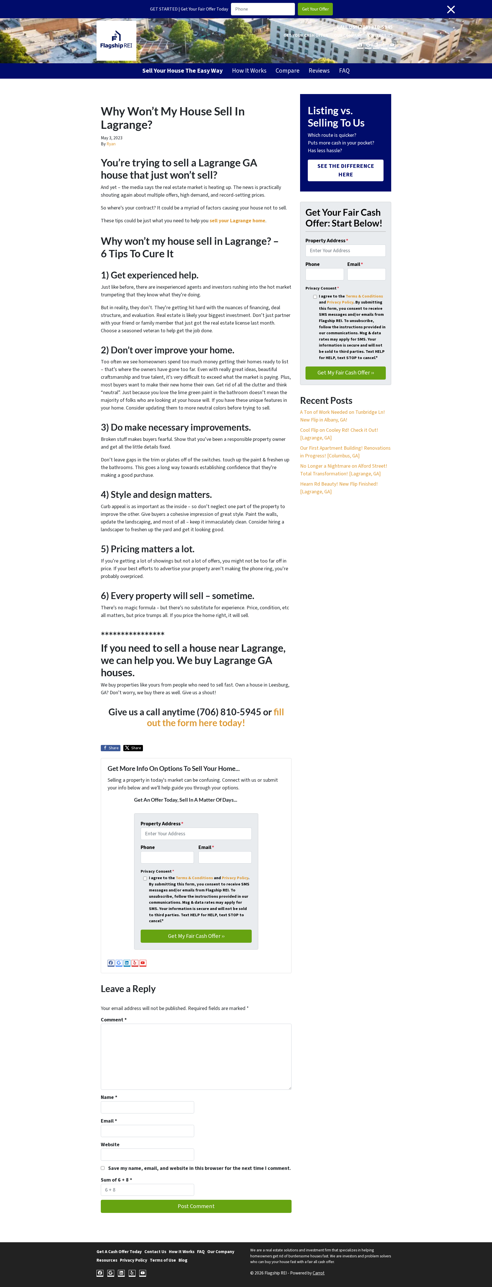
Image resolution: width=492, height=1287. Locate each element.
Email (206, 847)
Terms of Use (163, 1260)
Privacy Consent (157, 871)
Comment (114, 1019)
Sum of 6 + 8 (116, 1180)
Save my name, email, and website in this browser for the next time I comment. (199, 1168)
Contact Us (380, 35)
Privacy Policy (235, 878)
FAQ (344, 70)
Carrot (319, 1273)
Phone (148, 847)
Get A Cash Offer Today (119, 1252)
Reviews (319, 70)
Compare (288, 70)
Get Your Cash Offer (306, 35)
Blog (183, 1260)
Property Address (162, 823)
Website (110, 1144)
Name (109, 1097)
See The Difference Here (345, 170)
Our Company (348, 35)
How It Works (249, 70)
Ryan (111, 144)
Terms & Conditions (194, 878)
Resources (107, 1260)
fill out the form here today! (215, 717)
